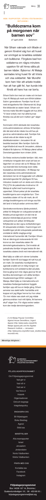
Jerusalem (21, 445)
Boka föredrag (21, 420)
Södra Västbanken (32, 18)
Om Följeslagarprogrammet (21, 376)
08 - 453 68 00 (34, 491)
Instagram (20, 475)
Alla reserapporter (21, 438)
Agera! (21, 423)
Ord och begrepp (20, 401)
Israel (20, 442)
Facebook (20, 471)
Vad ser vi (20, 387)
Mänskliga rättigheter (10, 340)
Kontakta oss (21, 467)
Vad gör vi (20, 379)
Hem (5, 18)
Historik (21, 394)
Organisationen (21, 398)
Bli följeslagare (20, 416)
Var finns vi (21, 390)
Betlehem (22, 21)
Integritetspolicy (21, 405)
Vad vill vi (21, 383)
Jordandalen (21, 449)
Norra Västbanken (21, 453)
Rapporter (14, 18)
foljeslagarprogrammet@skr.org (23, 494)
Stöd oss (21, 427)
